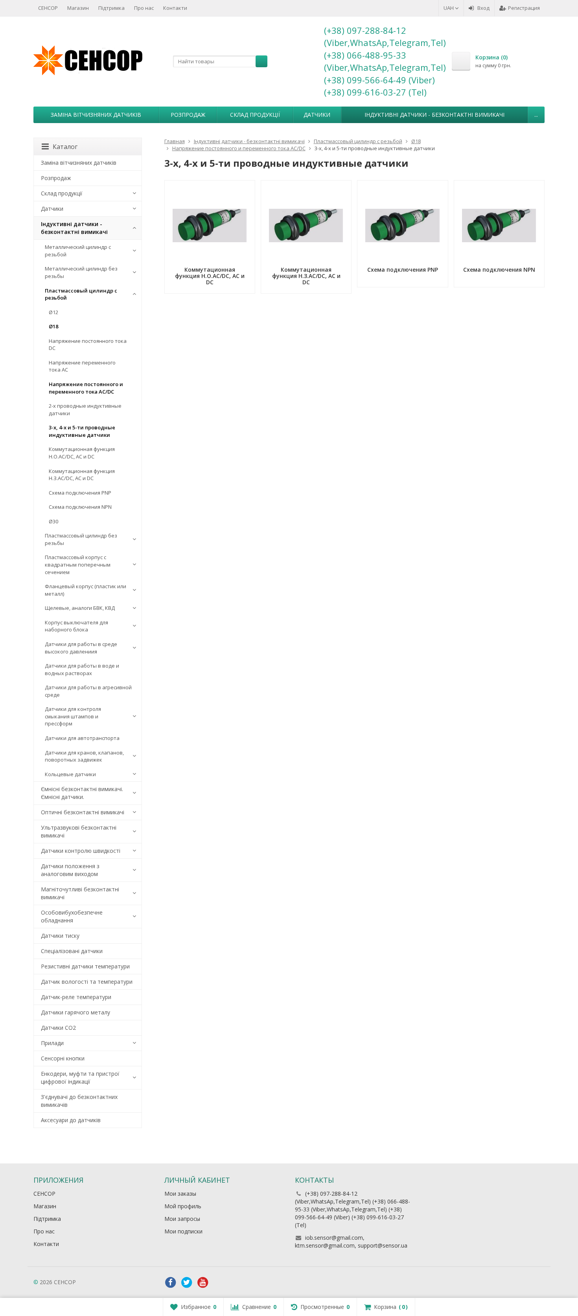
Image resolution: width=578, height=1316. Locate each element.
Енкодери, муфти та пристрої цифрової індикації (80, 1077)
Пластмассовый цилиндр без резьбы (81, 539)
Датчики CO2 (58, 1027)
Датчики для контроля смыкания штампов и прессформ (73, 716)
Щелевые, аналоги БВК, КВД (80, 607)
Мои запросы (182, 1218)
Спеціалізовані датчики (72, 951)
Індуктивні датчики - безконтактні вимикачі (434, 114)
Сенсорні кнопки (63, 1058)
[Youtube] (203, 1282)
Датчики (317, 114)
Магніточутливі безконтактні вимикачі (80, 893)
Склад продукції (255, 114)
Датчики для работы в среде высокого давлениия (81, 648)
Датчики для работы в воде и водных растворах (82, 669)
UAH (449, 7)
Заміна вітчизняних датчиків (96, 114)
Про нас (144, 7)
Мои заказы (180, 1193)
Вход (483, 7)
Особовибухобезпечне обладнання (72, 916)
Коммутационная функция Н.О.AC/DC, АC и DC (82, 452)
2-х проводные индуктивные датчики (85, 409)
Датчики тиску (60, 935)
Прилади (52, 1043)
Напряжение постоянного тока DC (88, 344)
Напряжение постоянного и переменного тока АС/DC (86, 388)
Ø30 (53, 521)
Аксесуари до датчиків (71, 1120)
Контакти (175, 7)
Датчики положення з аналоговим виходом (70, 870)
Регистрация (524, 7)
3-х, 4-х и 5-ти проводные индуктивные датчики (82, 431)
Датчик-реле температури (76, 997)
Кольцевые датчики (70, 774)
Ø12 (53, 312)
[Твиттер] (186, 1282)
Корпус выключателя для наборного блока (76, 626)
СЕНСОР (48, 7)
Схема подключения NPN (80, 506)
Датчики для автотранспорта (82, 738)
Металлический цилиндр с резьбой (78, 250)
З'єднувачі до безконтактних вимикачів (79, 1100)
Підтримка (111, 7)
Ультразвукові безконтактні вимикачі (78, 831)
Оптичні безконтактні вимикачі (82, 812)
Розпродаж (188, 114)
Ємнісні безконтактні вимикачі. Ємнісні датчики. (82, 793)
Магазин (78, 7)
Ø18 (53, 326)
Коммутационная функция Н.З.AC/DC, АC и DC (82, 475)
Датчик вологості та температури (87, 981)
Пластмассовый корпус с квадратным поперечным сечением (77, 564)
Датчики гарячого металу (75, 1012)
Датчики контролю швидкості (80, 850)
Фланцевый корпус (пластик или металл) (85, 590)
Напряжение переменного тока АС (82, 366)
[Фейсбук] (170, 1282)
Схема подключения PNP (80, 492)
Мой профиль (182, 1206)
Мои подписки (183, 1231)
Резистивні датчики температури (85, 966)
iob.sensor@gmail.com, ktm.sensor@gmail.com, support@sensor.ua (351, 1241)
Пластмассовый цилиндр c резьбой (81, 294)
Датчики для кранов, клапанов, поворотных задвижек (84, 756)
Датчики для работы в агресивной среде (88, 691)
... (536, 114)
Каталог (65, 146)
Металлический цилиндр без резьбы (81, 272)
